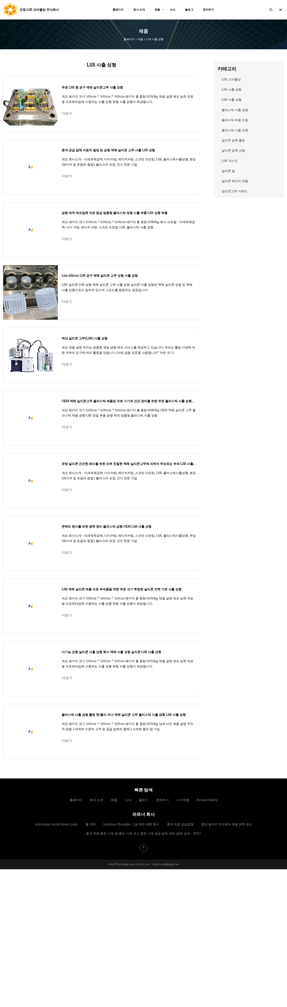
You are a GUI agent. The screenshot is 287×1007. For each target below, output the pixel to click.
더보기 (67, 113)
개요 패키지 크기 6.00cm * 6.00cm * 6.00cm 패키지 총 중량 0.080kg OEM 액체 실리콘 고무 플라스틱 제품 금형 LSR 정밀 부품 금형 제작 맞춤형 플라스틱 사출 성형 (129, 412)
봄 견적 (91, 824)
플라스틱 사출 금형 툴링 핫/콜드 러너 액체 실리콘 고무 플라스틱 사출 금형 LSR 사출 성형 (124, 715)
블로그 (189, 9)
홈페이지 (118, 9)
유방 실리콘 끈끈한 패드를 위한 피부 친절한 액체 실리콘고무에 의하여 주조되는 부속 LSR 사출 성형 (127, 464)
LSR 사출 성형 (232, 99)
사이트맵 (182, 800)
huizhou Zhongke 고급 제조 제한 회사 (131, 824)
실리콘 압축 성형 (233, 150)
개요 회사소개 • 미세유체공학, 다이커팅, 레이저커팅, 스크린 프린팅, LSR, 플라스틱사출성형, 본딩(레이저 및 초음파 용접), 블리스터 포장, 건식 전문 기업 (129, 161)
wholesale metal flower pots (56, 824)
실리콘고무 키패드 (234, 191)
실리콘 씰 (228, 171)
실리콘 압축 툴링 (233, 140)
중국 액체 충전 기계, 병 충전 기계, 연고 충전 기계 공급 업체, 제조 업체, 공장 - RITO (143, 833)
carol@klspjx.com (169, 864)
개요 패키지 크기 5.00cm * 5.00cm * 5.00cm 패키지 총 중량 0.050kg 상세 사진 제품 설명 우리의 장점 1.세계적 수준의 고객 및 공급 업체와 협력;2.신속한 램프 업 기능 (127, 726)
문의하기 (208, 9)
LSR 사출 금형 (232, 89)
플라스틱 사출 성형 (235, 130)
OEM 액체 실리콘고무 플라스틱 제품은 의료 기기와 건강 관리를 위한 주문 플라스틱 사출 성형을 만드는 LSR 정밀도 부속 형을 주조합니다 (128, 401)
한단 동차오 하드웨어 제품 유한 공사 (226, 824)
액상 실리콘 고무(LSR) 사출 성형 (85, 338)
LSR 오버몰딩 (231, 79)
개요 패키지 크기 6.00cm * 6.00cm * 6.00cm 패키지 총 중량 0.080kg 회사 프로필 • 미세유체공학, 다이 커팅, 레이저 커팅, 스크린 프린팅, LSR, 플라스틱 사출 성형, (128, 224)
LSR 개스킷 (230, 161)
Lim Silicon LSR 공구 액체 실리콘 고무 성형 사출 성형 (100, 275)
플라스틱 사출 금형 (235, 110)
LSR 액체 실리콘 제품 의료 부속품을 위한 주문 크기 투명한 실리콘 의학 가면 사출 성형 (122, 589)
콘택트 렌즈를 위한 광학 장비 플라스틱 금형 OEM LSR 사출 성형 (107, 526)
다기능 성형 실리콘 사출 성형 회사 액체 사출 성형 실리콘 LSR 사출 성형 (111, 652)
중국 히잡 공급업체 (180, 824)
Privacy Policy (207, 800)
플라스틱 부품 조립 (235, 120)
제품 (157, 9)
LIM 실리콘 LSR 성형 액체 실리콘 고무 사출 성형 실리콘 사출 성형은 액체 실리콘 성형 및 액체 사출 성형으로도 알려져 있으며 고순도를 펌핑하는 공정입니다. (127, 287)
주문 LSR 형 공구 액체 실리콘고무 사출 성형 (92, 87)
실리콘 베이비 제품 (235, 181)
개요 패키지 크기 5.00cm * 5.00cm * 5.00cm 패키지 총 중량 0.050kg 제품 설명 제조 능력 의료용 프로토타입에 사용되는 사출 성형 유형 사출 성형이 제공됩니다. (127, 99)
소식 (172, 9)
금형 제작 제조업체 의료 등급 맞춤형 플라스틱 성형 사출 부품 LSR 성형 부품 (115, 213)
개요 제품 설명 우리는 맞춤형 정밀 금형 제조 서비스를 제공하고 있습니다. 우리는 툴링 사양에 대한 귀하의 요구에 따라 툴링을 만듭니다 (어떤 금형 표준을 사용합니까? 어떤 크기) (128, 350)
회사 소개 (139, 9)
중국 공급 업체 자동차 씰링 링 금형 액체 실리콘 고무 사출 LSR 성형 (108, 150)
